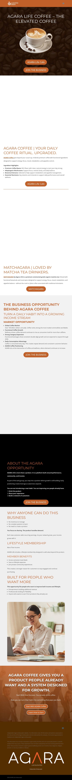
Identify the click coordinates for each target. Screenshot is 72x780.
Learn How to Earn (36, 712)
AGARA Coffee (8, 158)
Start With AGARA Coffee (36, 706)
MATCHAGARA (9, 277)
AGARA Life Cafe (36, 62)
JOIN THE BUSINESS (36, 70)
